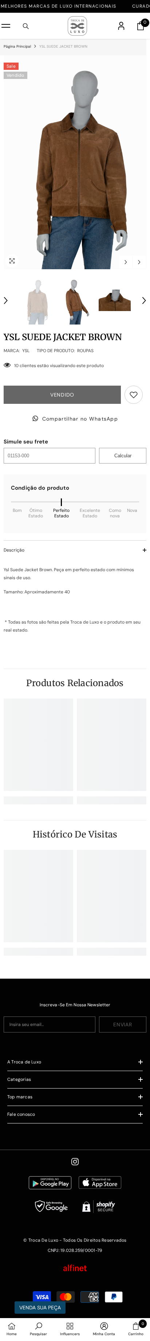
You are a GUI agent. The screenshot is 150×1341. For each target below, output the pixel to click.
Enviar (122, 1024)
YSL (25, 351)
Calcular (122, 455)
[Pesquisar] (25, 26)
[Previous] (125, 262)
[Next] (139, 262)
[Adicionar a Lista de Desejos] (134, 395)
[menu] (5, 25)
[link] (38, 800)
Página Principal (17, 46)
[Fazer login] (121, 26)
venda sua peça (40, 1307)
